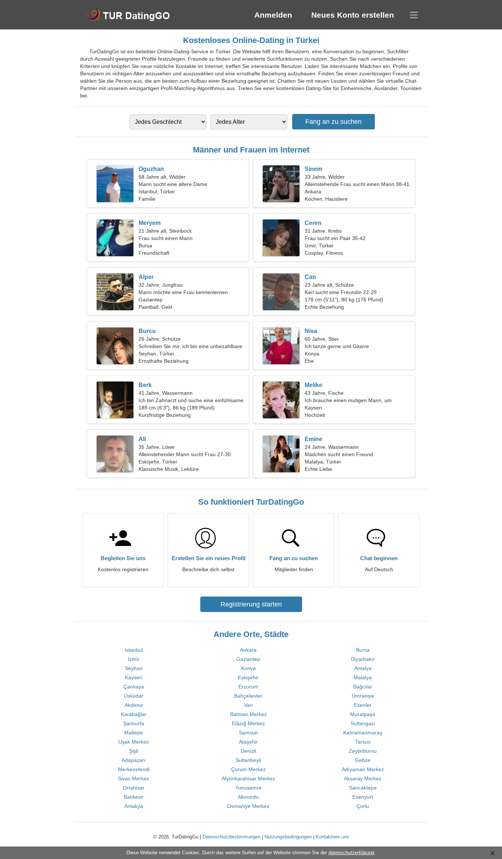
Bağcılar (362, 687)
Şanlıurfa (133, 723)
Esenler (363, 705)
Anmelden (273, 15)
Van (248, 705)
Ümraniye (363, 696)
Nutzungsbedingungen (288, 837)
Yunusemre (248, 788)
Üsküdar (133, 696)
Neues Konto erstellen (352, 15)
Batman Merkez (248, 714)
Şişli (133, 751)
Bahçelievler (248, 696)
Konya (248, 668)
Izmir (133, 659)
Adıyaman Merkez (363, 769)
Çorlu (362, 806)
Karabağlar (134, 714)
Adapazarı (134, 760)
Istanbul (134, 650)
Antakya (133, 806)
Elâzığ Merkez (248, 723)
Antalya (363, 668)
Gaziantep (248, 659)
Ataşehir (248, 742)
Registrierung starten (251, 604)
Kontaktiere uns (332, 837)
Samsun (248, 732)
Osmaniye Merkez (248, 806)
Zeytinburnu (363, 751)
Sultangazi (363, 723)
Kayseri (133, 677)
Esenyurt (362, 797)
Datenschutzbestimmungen (231, 837)
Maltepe (133, 732)
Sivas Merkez (133, 778)
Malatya (363, 677)
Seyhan (134, 668)
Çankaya (133, 687)
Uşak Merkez (133, 742)
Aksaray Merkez (362, 778)
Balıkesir (134, 797)
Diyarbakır (363, 659)
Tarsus (362, 742)
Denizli (248, 751)
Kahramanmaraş (362, 732)
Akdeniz (134, 705)
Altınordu (248, 797)
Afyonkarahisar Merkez (248, 778)
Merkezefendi (134, 769)
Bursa (363, 650)
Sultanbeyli (248, 760)
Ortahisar (133, 788)
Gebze (362, 760)
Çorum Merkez (248, 769)
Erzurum (248, 687)
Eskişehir (248, 677)
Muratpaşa (362, 714)
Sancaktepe (363, 788)
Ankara (248, 650)
